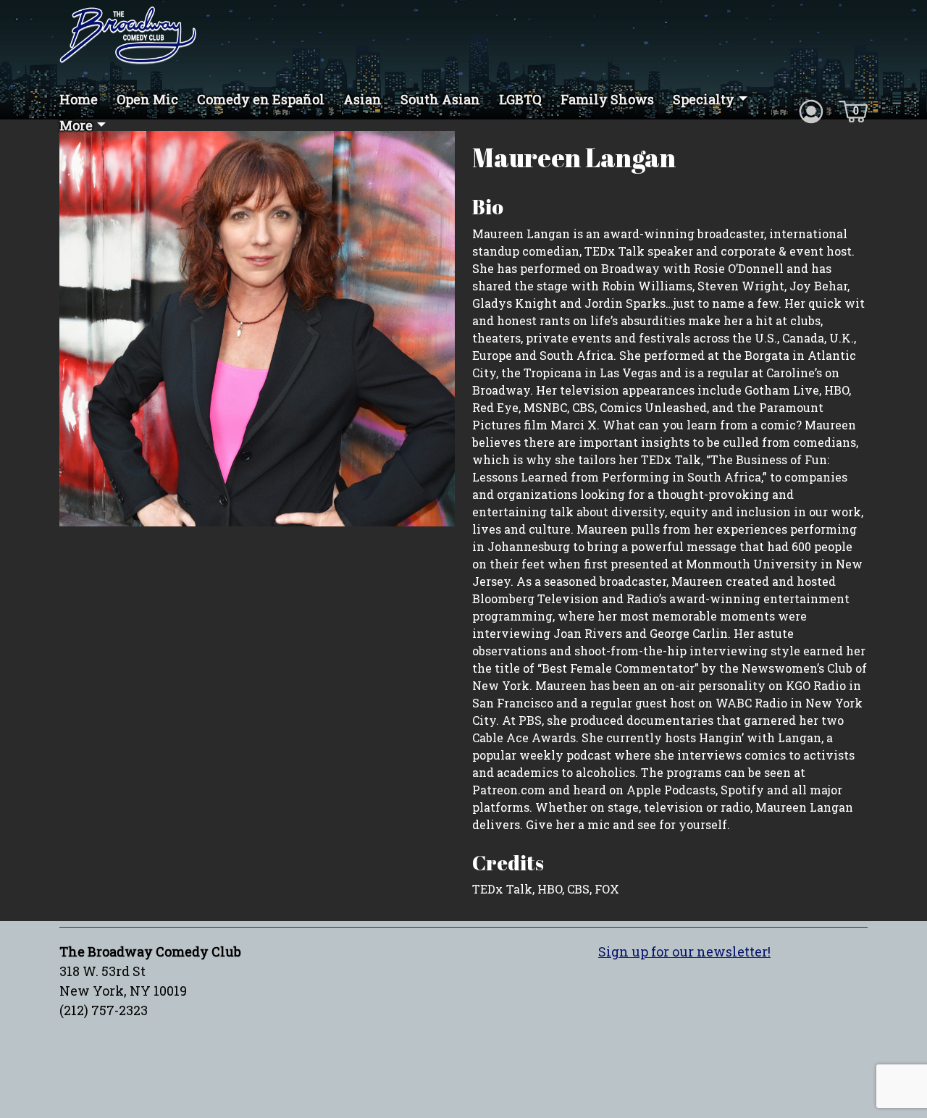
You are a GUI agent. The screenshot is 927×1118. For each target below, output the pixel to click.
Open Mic (147, 99)
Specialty (703, 99)
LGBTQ (520, 99)
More (76, 125)
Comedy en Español (260, 99)
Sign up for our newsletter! (684, 951)
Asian (362, 99)
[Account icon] (811, 110)
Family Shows (607, 99)
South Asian (440, 99)
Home (78, 99)
